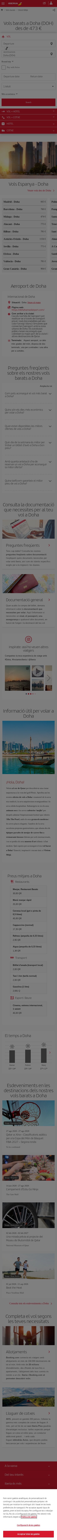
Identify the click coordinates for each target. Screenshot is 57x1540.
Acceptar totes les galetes (28, 1534)
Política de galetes (29, 1516)
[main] (28, 1514)
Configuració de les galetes (28, 1525)
